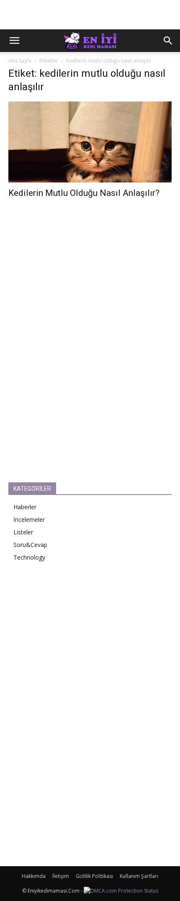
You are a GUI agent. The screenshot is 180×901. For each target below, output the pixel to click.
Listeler (23, 532)
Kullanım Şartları (139, 876)
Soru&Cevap (30, 545)
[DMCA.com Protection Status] (121, 890)
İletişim (60, 876)
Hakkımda (34, 876)
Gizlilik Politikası (94, 876)
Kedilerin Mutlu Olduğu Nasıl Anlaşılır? (83, 193)
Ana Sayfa (19, 60)
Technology (29, 557)
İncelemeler (29, 519)
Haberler (24, 507)
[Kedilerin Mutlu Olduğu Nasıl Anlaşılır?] (90, 142)
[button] (14, 40)
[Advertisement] (90, 14)
